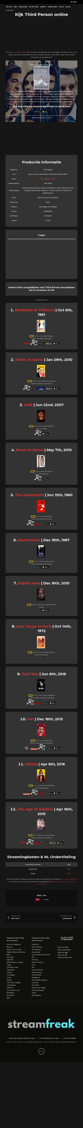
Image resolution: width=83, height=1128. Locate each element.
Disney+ (43, 7)
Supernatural (36, 952)
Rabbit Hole (29, 583)
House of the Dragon (39, 988)
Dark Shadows (36, 995)
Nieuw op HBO (62, 955)
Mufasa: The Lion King (14, 949)
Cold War (30, 674)
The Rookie (35, 985)
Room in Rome (29, 450)
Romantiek (22, 52)
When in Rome (29, 359)
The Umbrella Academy (39, 980)
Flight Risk (10, 960)
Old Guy (9, 980)
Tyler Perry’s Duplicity (14, 983)
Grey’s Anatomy (37, 947)
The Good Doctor (37, 970)
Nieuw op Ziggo (62, 952)
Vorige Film (15, 916)
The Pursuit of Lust (13, 990)
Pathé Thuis (33, 7)
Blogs (67, 7)
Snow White (10, 970)
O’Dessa (9, 972)
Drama (15, 52)
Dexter (34, 993)
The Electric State (12, 967)
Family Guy (35, 944)
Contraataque (11, 985)
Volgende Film (66, 916)
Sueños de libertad (38, 990)
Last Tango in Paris (33, 626)
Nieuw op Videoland (64, 950)
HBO (15, 7)
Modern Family (37, 972)
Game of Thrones (37, 962)
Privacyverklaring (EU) (22, 1038)
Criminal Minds (36, 975)
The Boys (35, 960)
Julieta (31, 764)
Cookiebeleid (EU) (50, 1038)
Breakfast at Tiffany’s (34, 310)
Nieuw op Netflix (62, 947)
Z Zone (9, 977)
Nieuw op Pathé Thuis (64, 957)
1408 (28, 405)
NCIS (33, 965)
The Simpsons (36, 949)
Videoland (23, 7)
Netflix (9, 7)
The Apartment (29, 495)
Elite (33, 967)
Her (30, 719)
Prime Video (52, 7)
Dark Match (10, 995)
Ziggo (61, 7)
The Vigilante (11, 975)
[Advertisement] (41, 34)
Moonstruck (29, 540)
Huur (69, 869)
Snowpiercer (36, 977)
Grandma (67, 918)
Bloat (8, 998)
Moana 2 (9, 947)
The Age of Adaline (35, 809)
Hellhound (10, 988)
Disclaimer (70, 1038)
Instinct (15, 918)
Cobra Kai (35, 983)
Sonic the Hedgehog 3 (14, 944)
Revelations (10, 993)
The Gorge (10, 957)
